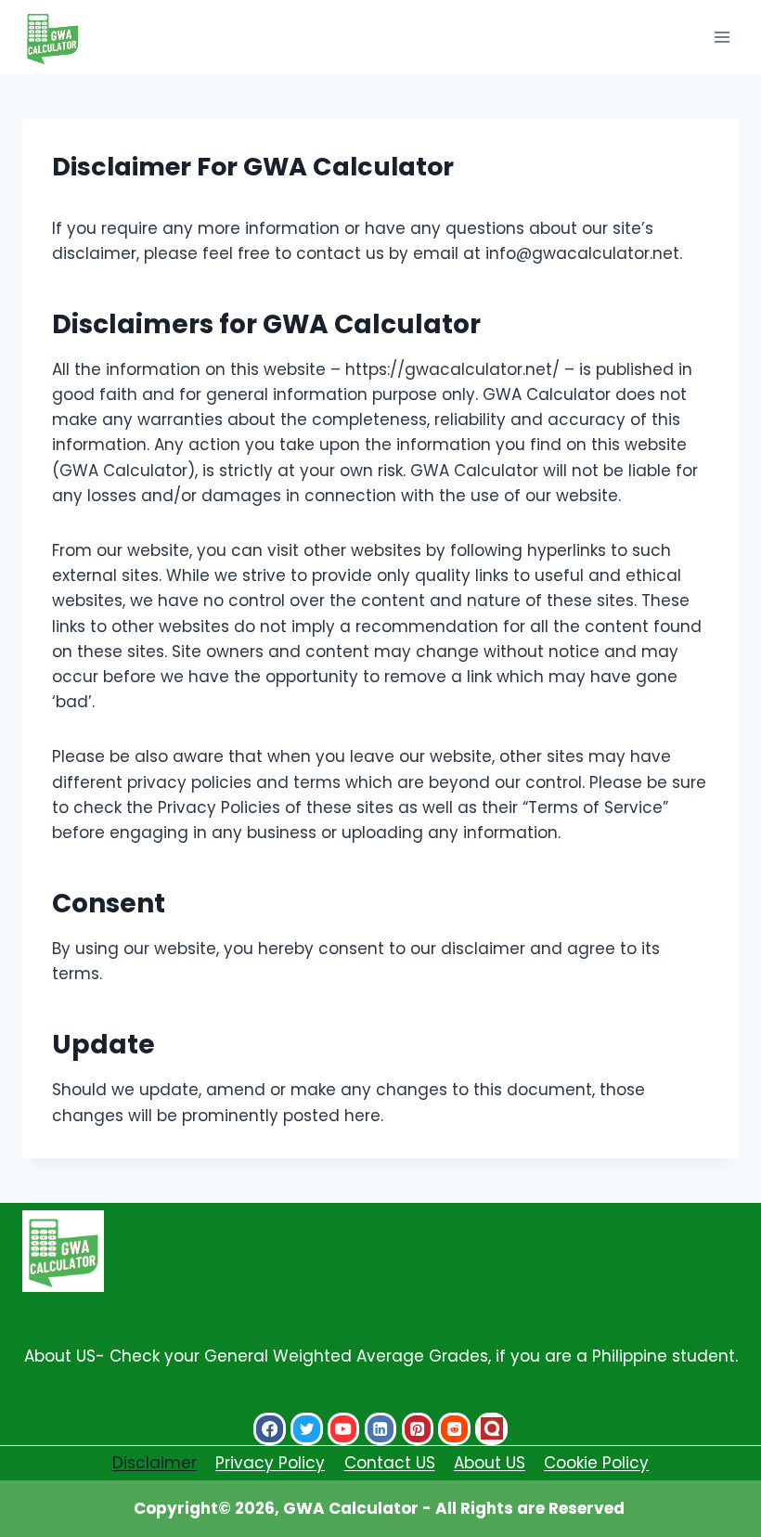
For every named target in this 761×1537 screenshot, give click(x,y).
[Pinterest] (418, 1429)
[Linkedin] (381, 1429)
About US (489, 1463)
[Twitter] (306, 1429)
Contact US (389, 1463)
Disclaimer (154, 1463)
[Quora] (491, 1429)
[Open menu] (721, 36)
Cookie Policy (596, 1463)
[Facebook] (269, 1429)
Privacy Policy (270, 1463)
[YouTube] (344, 1429)
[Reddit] (454, 1429)
